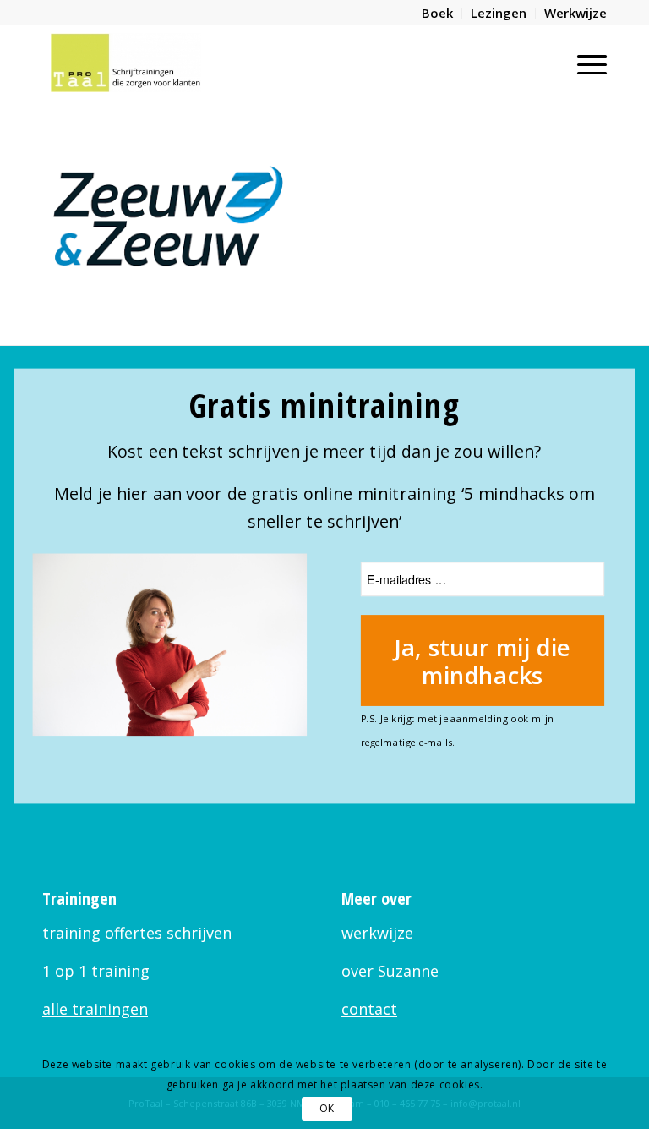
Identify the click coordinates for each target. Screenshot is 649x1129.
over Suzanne (390, 971)
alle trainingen (95, 1009)
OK (327, 1108)
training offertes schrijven (137, 933)
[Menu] (583, 63)
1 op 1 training (96, 971)
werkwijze (377, 933)
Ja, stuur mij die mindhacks (482, 660)
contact (369, 1009)
